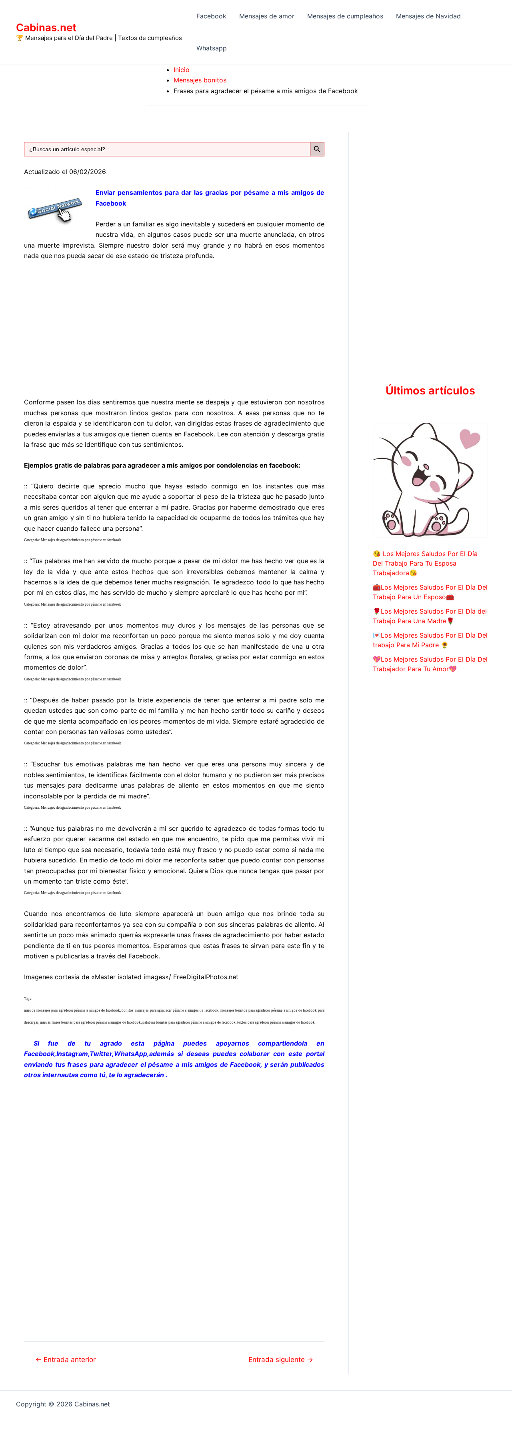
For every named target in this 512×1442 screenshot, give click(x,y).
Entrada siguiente (280, 1359)
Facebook (211, 16)
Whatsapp (211, 48)
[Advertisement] (174, 327)
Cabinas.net (46, 27)
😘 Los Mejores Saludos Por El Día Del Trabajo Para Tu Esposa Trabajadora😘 (425, 563)
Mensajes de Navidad (428, 16)
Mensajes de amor (266, 16)
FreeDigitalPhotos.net (205, 977)
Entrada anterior (65, 1359)
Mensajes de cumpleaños (345, 16)
